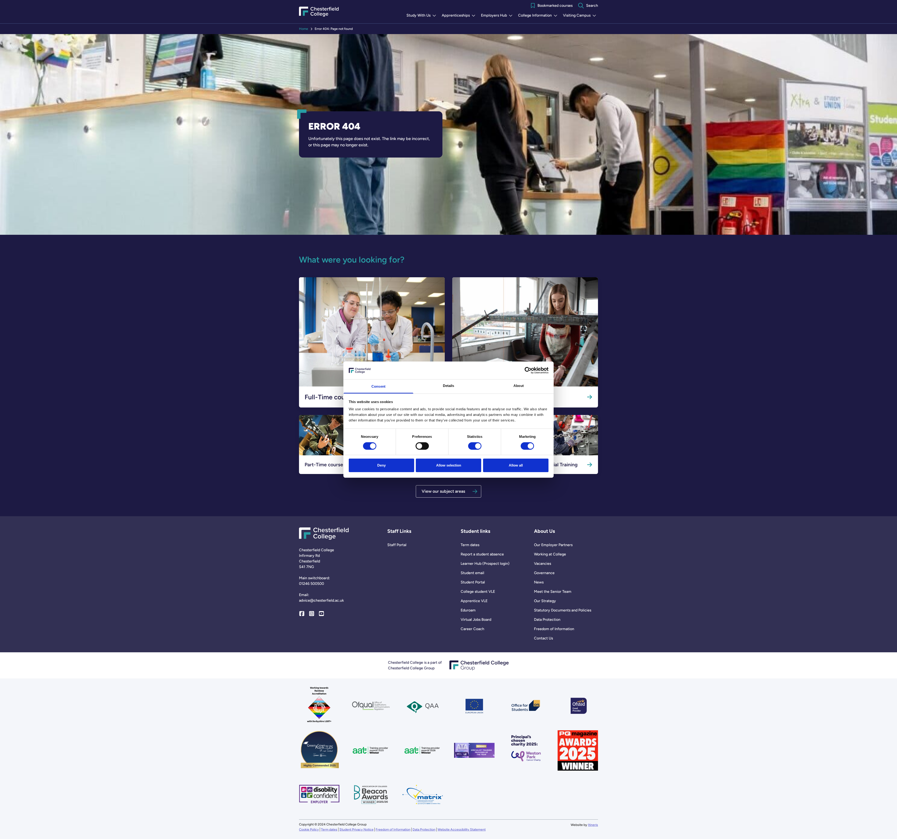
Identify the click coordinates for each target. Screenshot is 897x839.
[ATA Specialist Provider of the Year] (474, 750)
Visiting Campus (580, 15)
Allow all (516, 465)
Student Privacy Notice (356, 830)
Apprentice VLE (474, 601)
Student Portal (473, 582)
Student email (472, 573)
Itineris (593, 825)
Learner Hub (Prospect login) (485, 563)
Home (303, 29)
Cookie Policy (309, 830)
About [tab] (518, 386)
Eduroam (468, 610)
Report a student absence (482, 554)
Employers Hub (497, 15)
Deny (381, 465)
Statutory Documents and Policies (562, 610)
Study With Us (422, 15)
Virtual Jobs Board (476, 619)
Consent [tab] (378, 386)
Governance (544, 573)
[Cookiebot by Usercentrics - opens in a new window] (528, 370)
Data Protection (547, 619)
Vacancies (542, 563)
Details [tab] (448, 386)
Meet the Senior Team (552, 591)
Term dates (470, 545)
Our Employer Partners (553, 545)
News (539, 582)
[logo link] (526, 750)
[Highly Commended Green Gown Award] (319, 750)
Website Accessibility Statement (462, 830)
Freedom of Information (554, 629)
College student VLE (478, 591)
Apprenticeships (459, 15)
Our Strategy (545, 601)
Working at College (550, 554)
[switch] (422, 446)
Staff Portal (396, 545)
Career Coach (472, 629)
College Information (538, 15)
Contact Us (543, 638)
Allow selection (448, 465)
